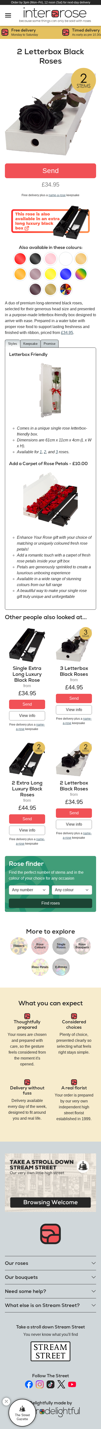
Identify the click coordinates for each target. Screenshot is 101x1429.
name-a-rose (57, 195)
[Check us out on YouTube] (72, 1384)
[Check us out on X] (61, 1384)
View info (27, 716)
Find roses (50, 903)
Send (50, 170)
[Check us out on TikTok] (50, 1384)
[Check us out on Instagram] (40, 1384)
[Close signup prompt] (6, 1402)
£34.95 (67, 333)
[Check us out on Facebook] (29, 1384)
